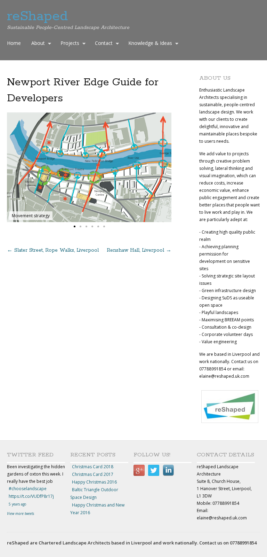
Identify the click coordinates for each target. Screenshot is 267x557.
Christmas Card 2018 (92, 467)
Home (14, 43)
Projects (68, 44)
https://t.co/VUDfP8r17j (31, 496)
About (36, 44)
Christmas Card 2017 (92, 474)
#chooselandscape (28, 489)
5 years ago (17, 504)
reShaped (37, 16)
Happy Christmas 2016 (94, 482)
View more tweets (20, 513)
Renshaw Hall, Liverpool (139, 250)
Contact (102, 44)
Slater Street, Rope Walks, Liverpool (53, 250)
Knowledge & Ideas (148, 44)
